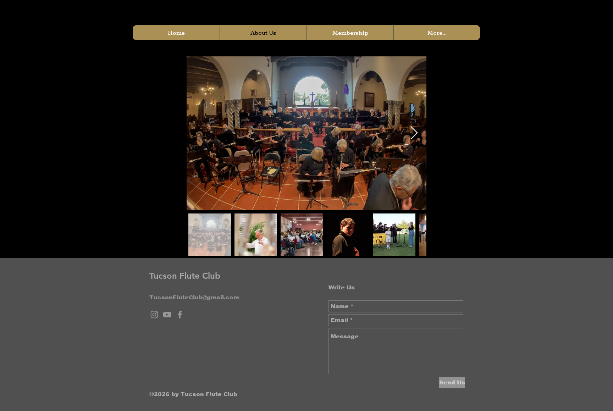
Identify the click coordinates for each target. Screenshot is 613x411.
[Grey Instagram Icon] (154, 315)
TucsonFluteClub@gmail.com (194, 297)
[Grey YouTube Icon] (167, 315)
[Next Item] (414, 133)
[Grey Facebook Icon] (180, 315)
